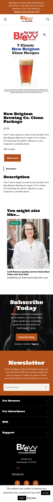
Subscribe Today (26, 337)
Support (8, 432)
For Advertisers (13, 411)
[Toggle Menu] (5, 19)
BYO (5, 421)
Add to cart (12, 157)
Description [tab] (11, 168)
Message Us (18, 473)
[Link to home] (26, 19)
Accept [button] (45, 493)
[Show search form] (48, 19)
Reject (21, 498)
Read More (31, 498)
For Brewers (11, 400)
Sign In (35, 344)
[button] (44, 34)
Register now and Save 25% (26, 11)
